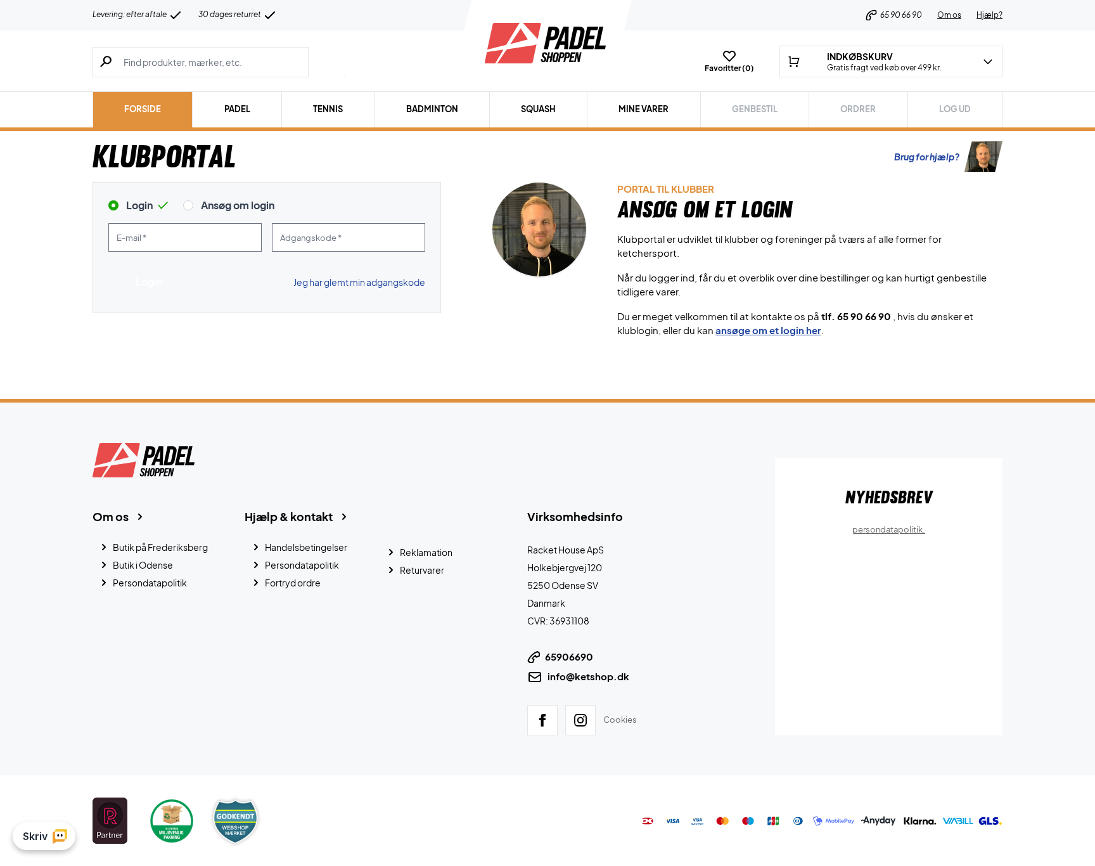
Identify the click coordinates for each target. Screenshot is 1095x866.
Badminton (432, 109)
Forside (142, 109)
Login (139, 205)
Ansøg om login (237, 205)
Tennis (328, 109)
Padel (237, 109)
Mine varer (643, 109)
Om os (949, 15)
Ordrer (858, 109)
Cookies (620, 719)
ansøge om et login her (768, 330)
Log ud (955, 109)
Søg (327, 62)
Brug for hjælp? (926, 156)
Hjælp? (989, 15)
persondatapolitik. (888, 529)
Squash (538, 109)
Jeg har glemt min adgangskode (359, 282)
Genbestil (755, 109)
